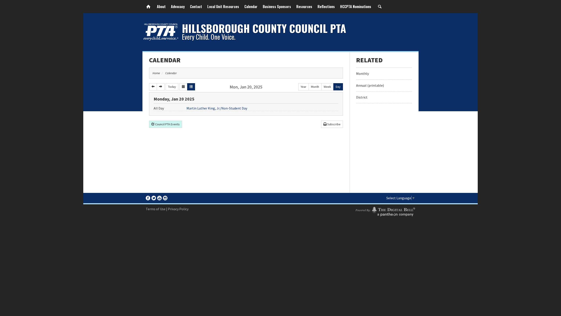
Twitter (153, 198)
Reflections (326, 6)
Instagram (165, 198)
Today (172, 87)
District (361, 97)
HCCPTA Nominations (355, 6)
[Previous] (153, 86)
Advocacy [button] (178, 6)
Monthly (362, 73)
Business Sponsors (277, 6)
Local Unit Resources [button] (223, 6)
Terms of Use (155, 209)
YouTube (159, 198)
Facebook (148, 198)
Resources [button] (304, 6)
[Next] (161, 86)
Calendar (165, 60)
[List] (191, 86)
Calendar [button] (250, 6)
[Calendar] (183, 86)
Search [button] (380, 6)
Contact (196, 6)
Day (338, 87)
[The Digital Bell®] (385, 210)
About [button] (161, 6)
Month (315, 87)
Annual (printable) (370, 85)
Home (148, 6)
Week (327, 87)
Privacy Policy (178, 209)
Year (303, 87)
